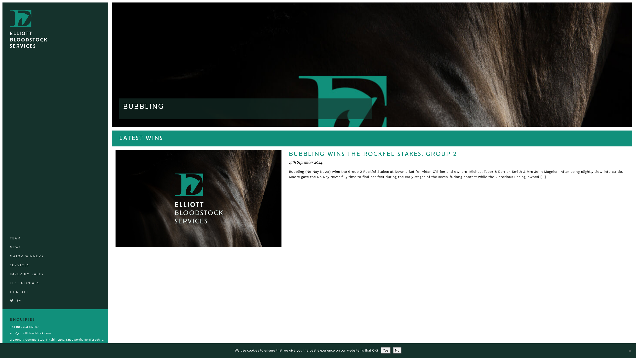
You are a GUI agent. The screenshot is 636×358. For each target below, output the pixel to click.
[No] (629, 350)
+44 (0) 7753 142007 (24, 327)
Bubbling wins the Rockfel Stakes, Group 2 (373, 154)
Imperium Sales (27, 274)
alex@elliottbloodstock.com (30, 333)
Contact (20, 292)
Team (15, 238)
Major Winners (27, 256)
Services (19, 265)
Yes (386, 350)
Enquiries (22, 320)
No (397, 350)
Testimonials (24, 283)
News (15, 247)
